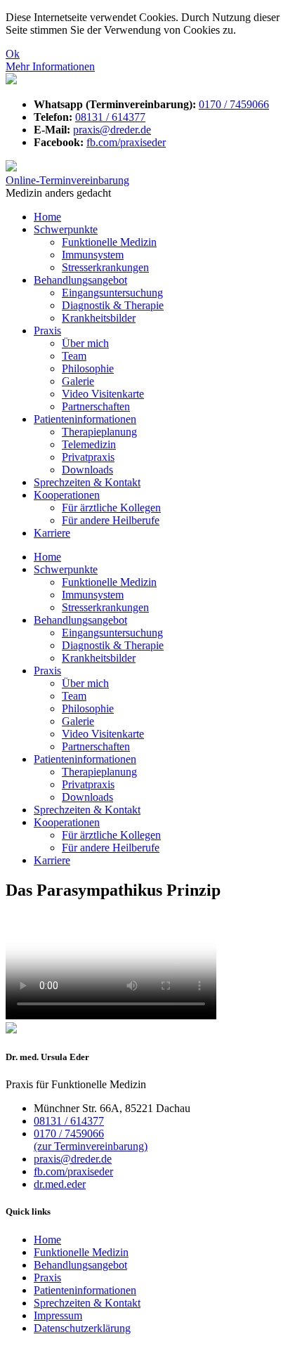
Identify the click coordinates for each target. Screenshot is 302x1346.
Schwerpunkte (66, 229)
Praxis (47, 330)
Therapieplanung (99, 432)
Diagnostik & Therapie (113, 305)
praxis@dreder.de (112, 130)
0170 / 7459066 (234, 104)
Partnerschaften (96, 406)
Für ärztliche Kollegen (111, 508)
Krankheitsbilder (99, 318)
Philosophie (88, 368)
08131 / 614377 (110, 117)
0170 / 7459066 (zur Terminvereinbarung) (90, 1140)
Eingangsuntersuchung (112, 293)
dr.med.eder (60, 1184)
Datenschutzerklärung (82, 1328)
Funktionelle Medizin (109, 242)
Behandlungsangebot (80, 280)
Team (74, 356)
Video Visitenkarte (103, 394)
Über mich (85, 343)
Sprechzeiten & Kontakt (87, 482)
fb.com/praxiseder (126, 142)
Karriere (52, 533)
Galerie (78, 381)
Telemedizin (89, 444)
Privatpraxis (88, 457)
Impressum (58, 1315)
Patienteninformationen (85, 419)
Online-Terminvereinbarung (67, 180)
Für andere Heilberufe (110, 520)
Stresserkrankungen (105, 267)
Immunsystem (93, 255)
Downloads (87, 470)
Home (47, 217)
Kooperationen (67, 495)
